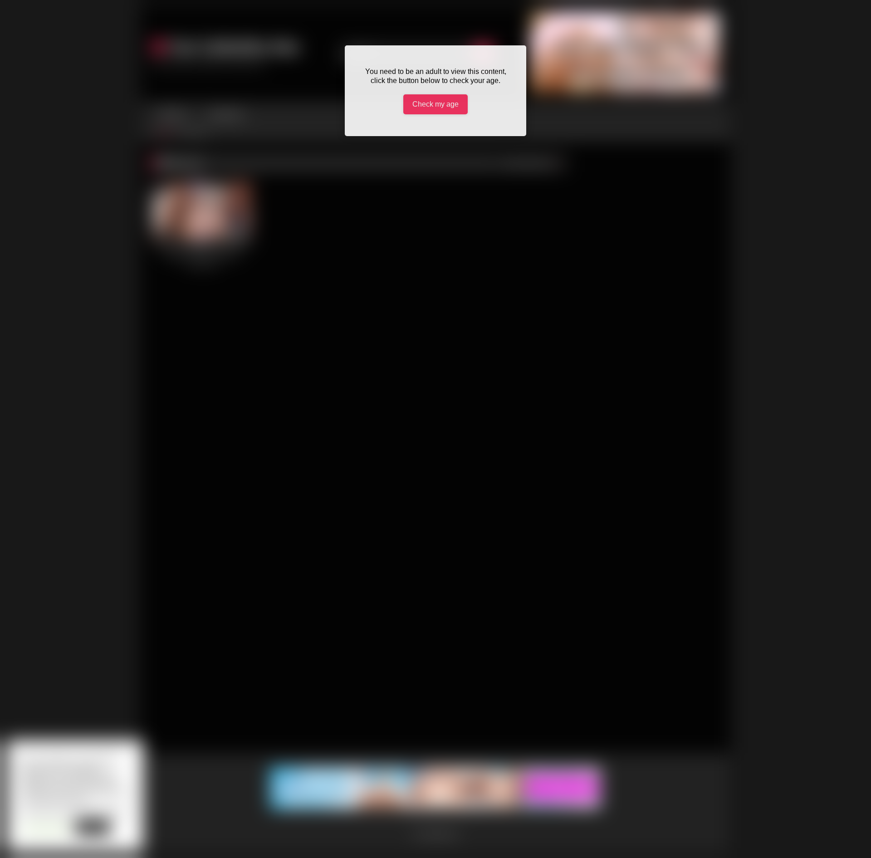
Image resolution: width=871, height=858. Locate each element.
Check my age (435, 104)
